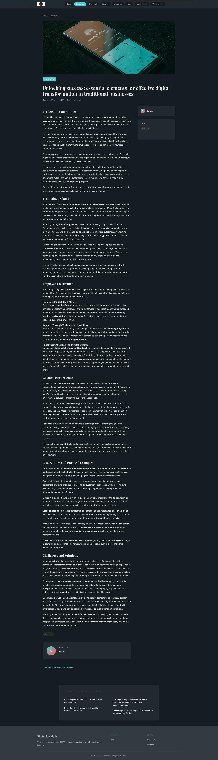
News (129, 4)
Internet (105, 4)
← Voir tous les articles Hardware (58, 667)
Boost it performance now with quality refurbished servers (81, 709)
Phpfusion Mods (47, 736)
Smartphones (142, 4)
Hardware (80, 4)
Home (68, 4)
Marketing (118, 4)
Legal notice (152, 740)
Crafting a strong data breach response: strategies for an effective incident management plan (130, 702)
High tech (93, 4)
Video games (157, 4)
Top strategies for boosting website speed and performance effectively (133, 712)
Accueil (45, 16)
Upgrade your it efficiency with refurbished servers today (83, 700)
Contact (150, 744)
